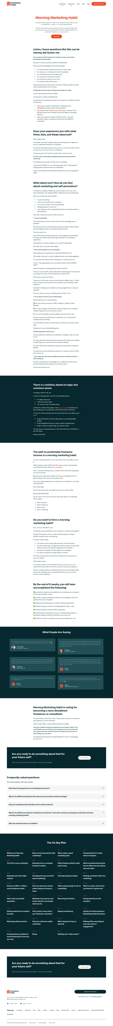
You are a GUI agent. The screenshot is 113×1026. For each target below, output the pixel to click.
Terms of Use (52, 1022)
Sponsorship (10, 1014)
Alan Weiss (40, 110)
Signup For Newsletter (83, 1010)
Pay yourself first (57, 467)
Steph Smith (40, 117)
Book (83, 4)
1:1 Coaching (62, 4)
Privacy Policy (32, 1022)
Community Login (99, 3)
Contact (73, 1010)
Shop (78, 4)
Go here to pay (84, 757)
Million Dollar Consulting (58, 110)
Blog (88, 4)
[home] (14, 3)
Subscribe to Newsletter (90, 991)
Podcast (45, 1010)
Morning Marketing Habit (98, 1010)
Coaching (52, 1010)
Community (71, 4)
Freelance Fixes (65, 1010)
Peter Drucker (41, 106)
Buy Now (56, 36)
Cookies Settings (42, 1022)
